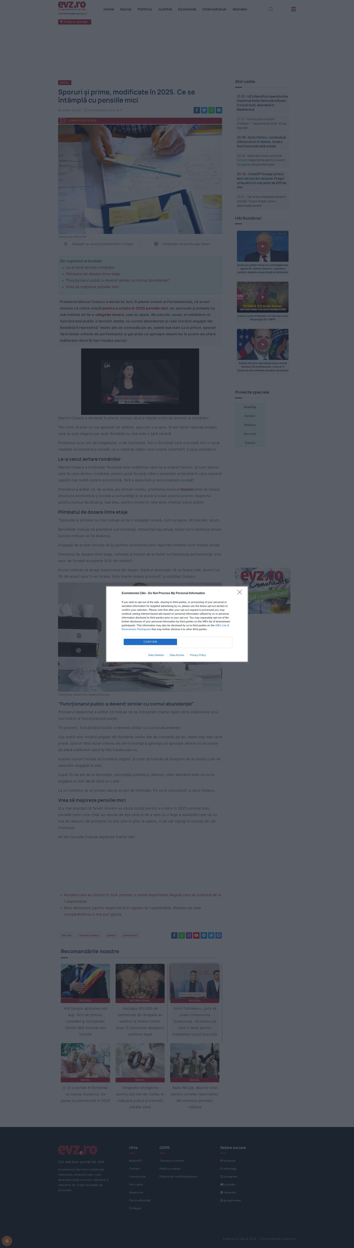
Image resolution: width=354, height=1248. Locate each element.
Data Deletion (156, 655)
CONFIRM (150, 641)
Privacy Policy (198, 655)
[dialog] (177, 624)
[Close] (240, 593)
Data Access (177, 655)
